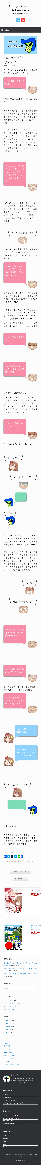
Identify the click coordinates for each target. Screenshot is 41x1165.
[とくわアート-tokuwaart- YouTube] (23, 20)
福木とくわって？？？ (20, 871)
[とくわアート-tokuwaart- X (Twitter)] (18, 20)
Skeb (4, 1144)
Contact (6, 1061)
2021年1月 (7, 1032)
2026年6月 (7, 1023)
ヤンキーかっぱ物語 (9, 1100)
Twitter (5, 1139)
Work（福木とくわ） (11, 1052)
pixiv (4, 1141)
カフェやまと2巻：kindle (11, 1118)
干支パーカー (8, 1006)
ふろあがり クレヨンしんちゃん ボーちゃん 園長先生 (21, 964)
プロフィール (30, 861)
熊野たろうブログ (16, 861)
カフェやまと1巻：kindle (10, 1115)
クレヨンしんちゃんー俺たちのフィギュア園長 (20, 973)
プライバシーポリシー (11, 1064)
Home (5, 1040)
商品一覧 (7, 1046)
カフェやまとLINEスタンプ (11, 1124)
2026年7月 (7, 1020)
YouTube (5, 1136)
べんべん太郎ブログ (11, 1003)
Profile (6, 1043)
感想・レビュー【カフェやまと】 (13, 1103)
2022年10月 (8, 1026)
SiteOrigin (18, 1161)
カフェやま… (20, 878)
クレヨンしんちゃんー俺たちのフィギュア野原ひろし (20, 969)
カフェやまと (8, 1000)
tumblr (5, 1147)
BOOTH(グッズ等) (8, 1121)
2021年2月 (7, 1029)
